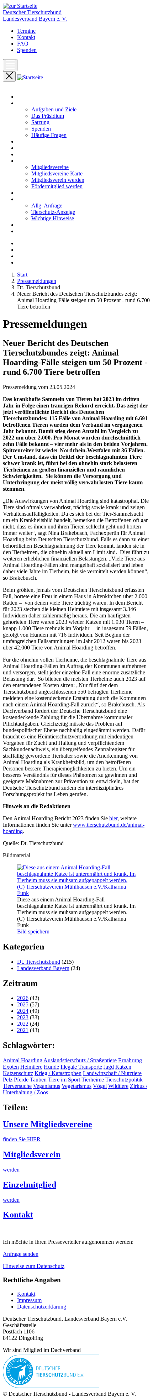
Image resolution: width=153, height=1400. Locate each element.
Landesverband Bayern (43, 968)
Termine (26, 31)
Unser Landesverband (42, 103)
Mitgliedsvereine (50, 167)
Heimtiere (31, 1067)
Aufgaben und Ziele (53, 109)
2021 (22, 1030)
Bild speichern (33, 931)
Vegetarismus (76, 1086)
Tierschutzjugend (36, 231)
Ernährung (130, 1060)
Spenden (27, 50)
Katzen (123, 1067)
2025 (22, 1004)
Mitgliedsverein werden (57, 180)
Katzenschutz (18, 1073)
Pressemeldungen (36, 148)
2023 (22, 1017)
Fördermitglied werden (57, 186)
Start (22, 97)
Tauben (38, 1080)
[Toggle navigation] (10, 65)
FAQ (22, 44)
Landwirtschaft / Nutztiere (112, 1073)
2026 (22, 998)
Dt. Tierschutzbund (38, 962)
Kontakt (26, 37)
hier (113, 818)
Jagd (109, 1067)
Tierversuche (17, 1086)
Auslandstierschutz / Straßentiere (80, 1060)
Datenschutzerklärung (41, 1307)
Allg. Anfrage (46, 205)
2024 (22, 1011)
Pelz (7, 1080)
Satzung (40, 122)
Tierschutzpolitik (124, 1080)
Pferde (21, 1080)
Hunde (51, 1067)
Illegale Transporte (81, 1067)
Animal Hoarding (22, 1060)
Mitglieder (28, 161)
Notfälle (26, 193)
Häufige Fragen (49, 135)
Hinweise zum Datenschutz (33, 1266)
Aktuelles (27, 141)
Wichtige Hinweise (52, 218)
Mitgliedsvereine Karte (57, 173)
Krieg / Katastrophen (58, 1073)
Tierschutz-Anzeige (53, 212)
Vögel (100, 1086)
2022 (22, 1024)
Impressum (29, 1300)
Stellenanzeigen (34, 225)
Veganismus (46, 1086)
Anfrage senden (20, 1254)
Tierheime (92, 1080)
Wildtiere (118, 1086)
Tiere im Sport (64, 1080)
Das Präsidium (47, 116)
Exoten (11, 1067)
